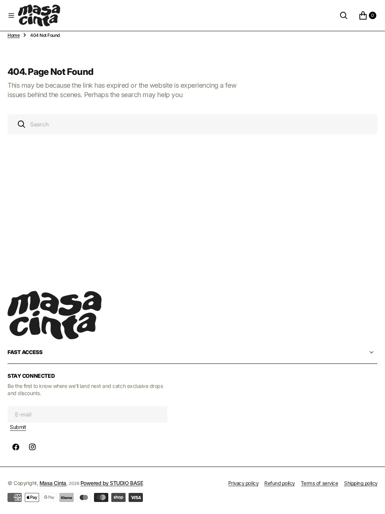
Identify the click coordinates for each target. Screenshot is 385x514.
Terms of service (319, 483)
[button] (11, 15)
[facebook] (16, 447)
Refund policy (279, 483)
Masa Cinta (52, 483)
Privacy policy (243, 483)
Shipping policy (360, 483)
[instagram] (32, 447)
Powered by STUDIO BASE (111, 483)
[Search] (343, 15)
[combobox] (192, 124)
